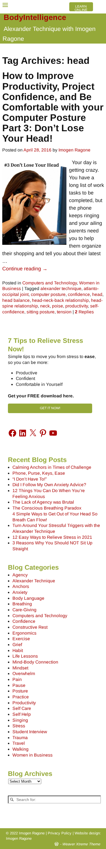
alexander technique (60, 288)
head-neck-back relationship (60, 300)
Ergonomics (24, 633)
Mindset (20, 667)
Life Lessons (25, 656)
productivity (76, 306)
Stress (18, 725)
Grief (17, 644)
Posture (20, 691)
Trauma (20, 737)
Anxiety (19, 592)
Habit (17, 650)
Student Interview (29, 731)
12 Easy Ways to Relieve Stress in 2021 (52, 537)
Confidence (23, 621)
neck (45, 306)
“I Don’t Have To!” (29, 479)
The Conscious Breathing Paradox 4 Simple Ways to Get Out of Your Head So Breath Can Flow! (55, 514)
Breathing (22, 603)
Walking (20, 749)
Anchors (20, 586)
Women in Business (32, 755)
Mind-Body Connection (35, 662)
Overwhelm (23, 673)
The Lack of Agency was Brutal (43, 502)
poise (57, 306)
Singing (20, 720)
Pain (17, 679)
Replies (84, 311)
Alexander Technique (33, 580)
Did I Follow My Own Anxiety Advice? (49, 484)
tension (64, 311)
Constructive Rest (29, 627)
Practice (20, 696)
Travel (18, 743)
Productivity (24, 702)
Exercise (21, 638)
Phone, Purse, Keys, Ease (38, 473)
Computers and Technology (49, 282)
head (97, 294)
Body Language (28, 598)
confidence (79, 294)
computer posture (48, 294)
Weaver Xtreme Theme (81, 844)
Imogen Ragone (19, 838)
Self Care (21, 708)
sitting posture (41, 311)
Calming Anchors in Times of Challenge (51, 467)
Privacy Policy (60, 833)
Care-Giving (24, 609)
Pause (18, 685)
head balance (16, 300)
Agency (20, 574)
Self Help (21, 714)
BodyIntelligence (35, 17)
